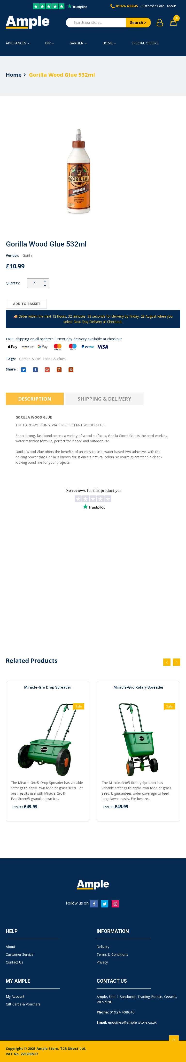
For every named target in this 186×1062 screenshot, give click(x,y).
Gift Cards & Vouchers (23, 1004)
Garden (77, 43)
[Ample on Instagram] (115, 903)
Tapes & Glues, (55, 358)
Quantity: (13, 283)
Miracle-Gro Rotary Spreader (138, 687)
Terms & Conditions (112, 954)
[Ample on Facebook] (94, 903)
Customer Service (19, 954)
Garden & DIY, (30, 358)
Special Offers (145, 43)
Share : (12, 369)
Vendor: (12, 255)
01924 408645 (127, 6)
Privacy (102, 962)
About (171, 6)
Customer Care (152, 6)
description (34, 398)
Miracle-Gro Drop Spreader (47, 687)
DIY (48, 43)
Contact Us (14, 962)
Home (107, 43)
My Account (15, 996)
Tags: (11, 358)
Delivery (103, 946)
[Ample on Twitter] (104, 903)
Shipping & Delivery (104, 398)
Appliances (16, 43)
